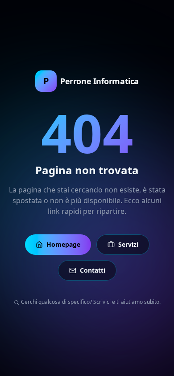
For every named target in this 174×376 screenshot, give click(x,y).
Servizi (128, 244)
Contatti (92, 270)
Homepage (63, 244)
